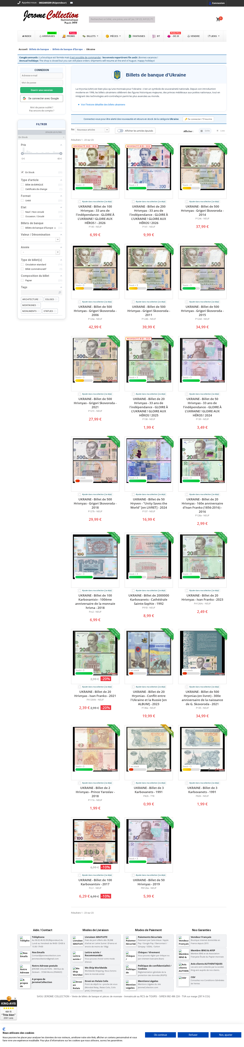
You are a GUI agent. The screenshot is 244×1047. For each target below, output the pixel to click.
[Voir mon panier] (218, 19)
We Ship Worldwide (96, 967)
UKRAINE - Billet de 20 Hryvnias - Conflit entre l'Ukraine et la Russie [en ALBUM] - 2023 (149, 698)
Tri (72, 129)
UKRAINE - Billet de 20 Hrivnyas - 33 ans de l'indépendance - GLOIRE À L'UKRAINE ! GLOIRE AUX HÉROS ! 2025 (149, 407)
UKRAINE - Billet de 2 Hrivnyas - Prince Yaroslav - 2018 (95, 792)
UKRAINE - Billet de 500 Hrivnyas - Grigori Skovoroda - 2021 (95, 403)
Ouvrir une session (42, 90)
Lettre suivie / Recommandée (94, 954)
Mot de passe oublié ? (41, 107)
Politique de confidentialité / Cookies (154, 967)
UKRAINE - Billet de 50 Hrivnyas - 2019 (149, 882)
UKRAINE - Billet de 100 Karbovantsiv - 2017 (95, 882)
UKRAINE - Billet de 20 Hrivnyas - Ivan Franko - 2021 (95, 694)
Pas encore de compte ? (41, 110)
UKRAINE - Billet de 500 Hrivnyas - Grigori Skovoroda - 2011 (148, 311)
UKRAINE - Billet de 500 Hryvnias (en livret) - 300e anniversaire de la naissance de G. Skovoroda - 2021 (202, 698)
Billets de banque (39, 49)
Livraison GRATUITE (96, 937)
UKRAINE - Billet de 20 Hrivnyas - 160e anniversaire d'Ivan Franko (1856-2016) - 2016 (202, 505)
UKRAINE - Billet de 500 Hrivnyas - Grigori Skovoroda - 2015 (202, 311)
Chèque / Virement (149, 952)
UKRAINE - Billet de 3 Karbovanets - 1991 (149, 790)
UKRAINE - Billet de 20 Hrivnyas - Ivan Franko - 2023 (202, 597)
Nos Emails (38, 952)
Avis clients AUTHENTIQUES (206, 963)
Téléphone (38, 937)
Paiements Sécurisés (150, 937)
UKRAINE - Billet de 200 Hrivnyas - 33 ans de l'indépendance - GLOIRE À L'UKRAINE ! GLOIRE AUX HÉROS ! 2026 (149, 214)
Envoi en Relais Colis (96, 981)
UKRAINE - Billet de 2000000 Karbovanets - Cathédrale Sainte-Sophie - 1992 (148, 599)
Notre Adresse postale (45, 965)
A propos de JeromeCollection (42, 980)
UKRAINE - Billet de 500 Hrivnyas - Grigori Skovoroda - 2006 (95, 311)
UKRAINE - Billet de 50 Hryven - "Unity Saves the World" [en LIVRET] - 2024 (148, 503)
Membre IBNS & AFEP (203, 950)
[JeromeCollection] (51, 17)
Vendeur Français (201, 937)
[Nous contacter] (71, 2)
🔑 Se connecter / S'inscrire (198, 119)
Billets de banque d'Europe (68, 49)
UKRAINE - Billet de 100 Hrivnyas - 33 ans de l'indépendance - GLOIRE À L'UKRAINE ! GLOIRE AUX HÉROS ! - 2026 (95, 214)
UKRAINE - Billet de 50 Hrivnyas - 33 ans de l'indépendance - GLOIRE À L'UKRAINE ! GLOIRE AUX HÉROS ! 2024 (202, 407)
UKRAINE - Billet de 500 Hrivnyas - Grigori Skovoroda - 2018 (95, 503)
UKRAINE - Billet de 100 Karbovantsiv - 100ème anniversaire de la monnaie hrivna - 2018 (95, 601)
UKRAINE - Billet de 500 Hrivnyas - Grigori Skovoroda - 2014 (202, 210)
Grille (207, 130)
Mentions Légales (148, 981)
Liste (222, 130)
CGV (193, 977)
